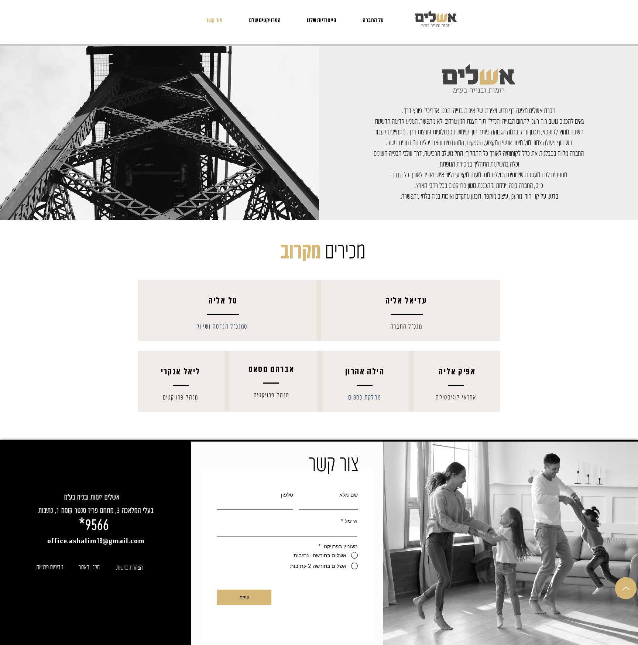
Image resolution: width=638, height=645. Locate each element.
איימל (351, 521)
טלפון (287, 494)
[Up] (626, 588)
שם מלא (348, 494)
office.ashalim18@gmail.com (96, 540)
